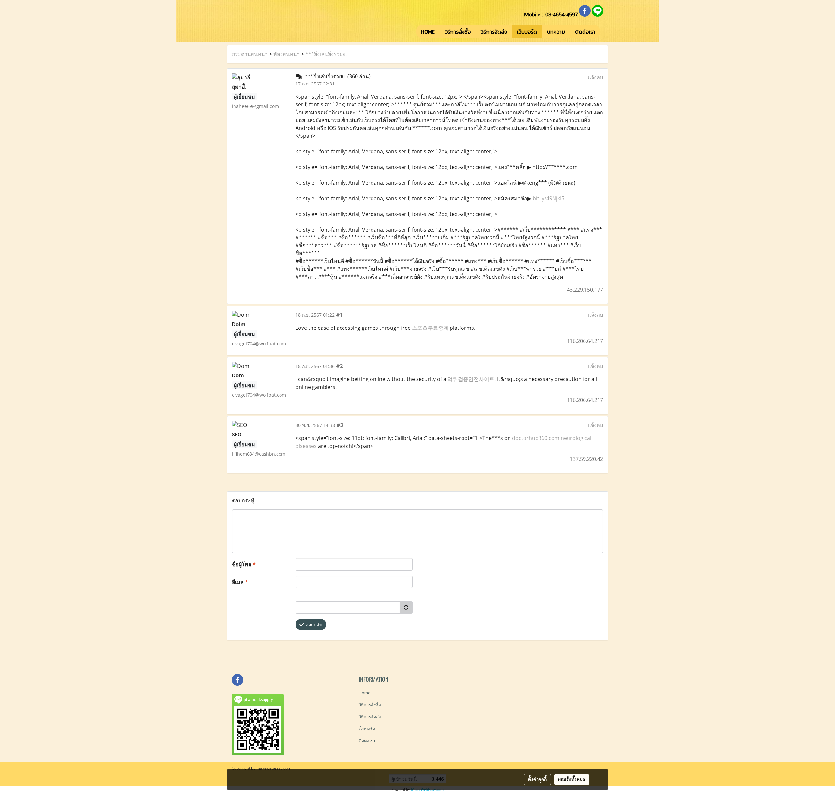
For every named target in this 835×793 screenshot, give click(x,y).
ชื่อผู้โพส (244, 564)
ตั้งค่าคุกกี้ (537, 779)
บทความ (556, 32)
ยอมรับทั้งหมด (571, 779)
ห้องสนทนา (286, 54)
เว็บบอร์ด (527, 32)
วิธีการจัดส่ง (494, 32)
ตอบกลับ (313, 624)
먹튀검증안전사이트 (471, 379)
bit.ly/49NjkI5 (548, 198)
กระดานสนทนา (250, 54)
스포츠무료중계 (430, 327)
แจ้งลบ (595, 77)
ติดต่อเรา (585, 32)
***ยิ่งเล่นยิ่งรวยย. (326, 54)
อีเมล (240, 582)
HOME (428, 32)
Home (364, 692)
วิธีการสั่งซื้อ (458, 32)
